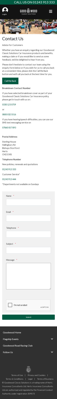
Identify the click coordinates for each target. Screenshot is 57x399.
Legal (30, 379)
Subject (11, 244)
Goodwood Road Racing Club (18, 345)
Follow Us (8, 352)
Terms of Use (17, 375)
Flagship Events (11, 339)
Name (10, 196)
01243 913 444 (9, 179)
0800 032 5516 (9, 114)
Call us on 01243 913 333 (34, 2)
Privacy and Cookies (36, 375)
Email (10, 212)
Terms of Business (45, 379)
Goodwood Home (12, 332)
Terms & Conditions (14, 379)
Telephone (12, 228)
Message (11, 260)
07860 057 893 (9, 127)
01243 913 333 (9, 169)
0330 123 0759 (9, 104)
